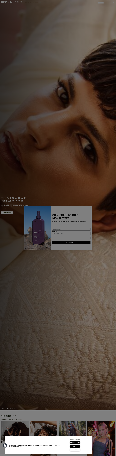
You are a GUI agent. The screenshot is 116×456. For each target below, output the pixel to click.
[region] (48, 445)
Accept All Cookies (75, 442)
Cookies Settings (75, 449)
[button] (5, 445)
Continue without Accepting (75, 439)
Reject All (75, 446)
